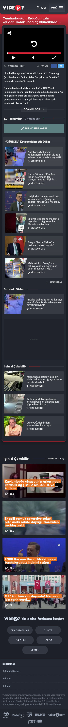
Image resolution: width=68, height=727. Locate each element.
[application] (34, 363)
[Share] (6, 5)
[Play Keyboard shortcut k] (11, 723)
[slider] (34, 718)
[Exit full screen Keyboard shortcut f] (56, 723)
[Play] (34, 362)
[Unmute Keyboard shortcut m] (34, 723)
